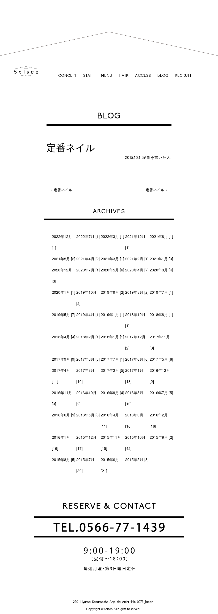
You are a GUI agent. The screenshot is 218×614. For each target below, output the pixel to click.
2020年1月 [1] (63, 292)
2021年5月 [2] (63, 258)
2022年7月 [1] (88, 236)
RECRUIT (183, 75)
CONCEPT (67, 75)
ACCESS (143, 75)
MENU (106, 75)
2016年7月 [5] (161, 392)
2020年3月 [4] (161, 269)
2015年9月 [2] (161, 437)
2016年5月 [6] (88, 414)
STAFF (89, 75)
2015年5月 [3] (137, 459)
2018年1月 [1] (112, 336)
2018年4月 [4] (63, 336)
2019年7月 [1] (161, 292)
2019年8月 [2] (137, 292)
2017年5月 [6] (161, 359)
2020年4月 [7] (137, 269)
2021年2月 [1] (137, 258)
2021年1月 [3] (161, 258)
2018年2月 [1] (88, 336)
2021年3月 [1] (112, 258)
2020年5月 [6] (112, 269)
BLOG (163, 75)
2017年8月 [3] (88, 359)
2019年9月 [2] (112, 292)
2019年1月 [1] (112, 314)
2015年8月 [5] (63, 459)
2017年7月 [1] (112, 359)
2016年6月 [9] (63, 414)
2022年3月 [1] (112, 236)
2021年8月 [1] (161, 236)
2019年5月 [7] (63, 314)
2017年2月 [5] (112, 370)
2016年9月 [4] (112, 392)
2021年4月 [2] (88, 258)
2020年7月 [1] (88, 269)
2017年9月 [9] (63, 359)
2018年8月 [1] (161, 314)
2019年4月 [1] (88, 314)
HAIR (124, 75)
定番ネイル (63, 189)
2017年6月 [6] (137, 359)
